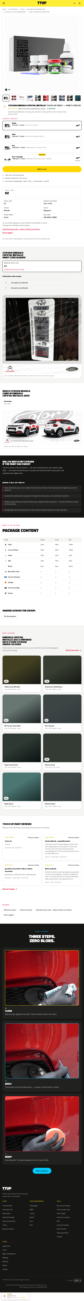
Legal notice (6, 1246)
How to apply (61, 1213)
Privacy (4, 1265)
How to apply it (7, 233)
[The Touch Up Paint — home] (42, 3)
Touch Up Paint (13, 9)
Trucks (4, 1225)
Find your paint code (63, 1209)
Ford (31, 1221)
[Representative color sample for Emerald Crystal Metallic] (77, 98)
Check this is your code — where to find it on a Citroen (21, 229)
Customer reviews (63, 1225)
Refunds (5, 1261)
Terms (4, 1250)
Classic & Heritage (8, 1217)
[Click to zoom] (42, 54)
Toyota (32, 1213)
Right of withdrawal (8, 1254)
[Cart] (79, 3)
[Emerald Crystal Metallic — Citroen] (13, 98)
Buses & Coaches (8, 1229)
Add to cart (42, 169)
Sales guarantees (63, 1233)
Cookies (5, 1269)
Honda (32, 1217)
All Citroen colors (72, 650)
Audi (31, 1225)
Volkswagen (34, 1206)
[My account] (74, 3)
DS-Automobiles (10, 616)
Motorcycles (6, 1213)
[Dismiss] (27, 1294)
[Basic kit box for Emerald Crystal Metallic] (5, 98)
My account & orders (63, 1206)
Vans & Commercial (8, 1221)
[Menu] (4, 3)
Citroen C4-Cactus (26, 910)
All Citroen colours (10, 910)
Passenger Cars (7, 1209)
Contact (59, 1236)
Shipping (5, 1257)
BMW (31, 1209)
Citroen (22, 9)
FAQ (58, 1221)
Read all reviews (8, 889)
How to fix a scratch (63, 1217)
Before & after (61, 1229)
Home (4, 9)
